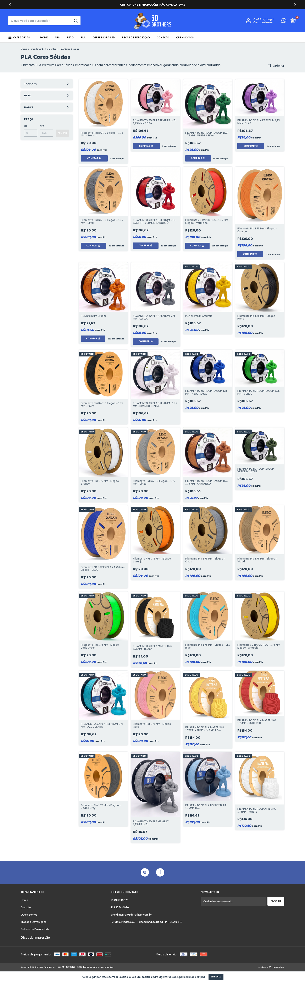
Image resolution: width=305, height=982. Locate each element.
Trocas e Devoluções (33, 921)
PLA (83, 37)
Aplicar (62, 133)
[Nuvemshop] (271, 967)
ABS (57, 37)
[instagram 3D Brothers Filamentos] (145, 872)
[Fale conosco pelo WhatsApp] (283, 21)
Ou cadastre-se (262, 22)
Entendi (216, 976)
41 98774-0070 (120, 907)
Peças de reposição (136, 37)
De (25, 125)
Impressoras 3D (104, 37)
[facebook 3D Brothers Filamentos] (160, 872)
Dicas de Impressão (35, 937)
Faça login (267, 19)
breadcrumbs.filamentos (43, 49)
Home (44, 37)
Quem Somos (185, 37)
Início (24, 49)
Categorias (21, 37)
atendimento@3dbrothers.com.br (131, 914)
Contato (163, 37)
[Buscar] (75, 20)
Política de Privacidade (35, 929)
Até (42, 125)
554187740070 (119, 900)
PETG (70, 37)
